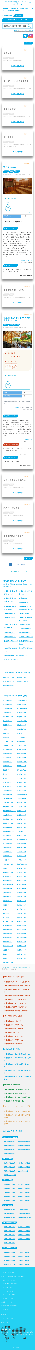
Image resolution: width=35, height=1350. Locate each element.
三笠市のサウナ (7, 798)
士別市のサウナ (7, 753)
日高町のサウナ (21, 774)
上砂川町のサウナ (8, 802)
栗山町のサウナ (21, 778)
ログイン (31, 3)
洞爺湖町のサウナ (8, 717)
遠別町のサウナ (7, 950)
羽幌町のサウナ (7, 933)
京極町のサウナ (21, 811)
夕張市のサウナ (7, 852)
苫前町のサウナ (7, 790)
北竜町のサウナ (7, 835)
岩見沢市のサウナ (22, 712)
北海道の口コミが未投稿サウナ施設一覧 (23, 30)
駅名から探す (19, 15)
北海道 (6, 57)
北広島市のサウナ (22, 708)
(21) (22, 677)
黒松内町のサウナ (8, 962)
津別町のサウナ (21, 888)
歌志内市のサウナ (8, 884)
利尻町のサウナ (21, 827)
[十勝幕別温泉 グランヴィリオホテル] (17, 347)
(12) (22, 681)
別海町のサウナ (21, 823)
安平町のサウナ (7, 757)
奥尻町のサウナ (21, 856)
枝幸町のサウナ (7, 880)
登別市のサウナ (21, 717)
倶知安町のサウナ (8, 745)
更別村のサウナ (21, 872)
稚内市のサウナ (7, 721)
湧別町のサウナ (7, 905)
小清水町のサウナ (8, 864)
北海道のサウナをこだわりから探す (17, 20)
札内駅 (17, 324)
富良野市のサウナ (22, 757)
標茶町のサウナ (21, 880)
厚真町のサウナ (7, 843)
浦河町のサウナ (21, 897)
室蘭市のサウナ (7, 733)
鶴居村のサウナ (21, 954)
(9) (8, 685)
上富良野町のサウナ (23, 729)
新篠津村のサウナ (8, 872)
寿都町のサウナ (7, 860)
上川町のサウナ (7, 708)
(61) (8, 677)
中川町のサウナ (21, 802)
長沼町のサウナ (21, 950)
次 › (18, 564)
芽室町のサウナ (21, 933)
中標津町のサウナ (22, 741)
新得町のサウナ (7, 774)
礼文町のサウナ (7, 917)
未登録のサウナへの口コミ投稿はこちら (22, 571)
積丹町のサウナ (21, 921)
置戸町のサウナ (7, 925)
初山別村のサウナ (8, 823)
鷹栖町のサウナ (7, 958)
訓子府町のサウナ (22, 937)
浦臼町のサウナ (7, 901)
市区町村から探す (8, 15)
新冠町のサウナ (21, 868)
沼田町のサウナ (7, 888)
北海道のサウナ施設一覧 (11, 967)
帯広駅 (17, 171)
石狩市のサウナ (21, 782)
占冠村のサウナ (7, 839)
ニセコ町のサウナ (22, 721)
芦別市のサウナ (21, 786)
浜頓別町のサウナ (22, 892)
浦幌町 (11, 57)
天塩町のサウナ (7, 856)
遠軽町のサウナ (21, 790)
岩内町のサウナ (7, 762)
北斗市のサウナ (7, 749)
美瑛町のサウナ (7, 737)
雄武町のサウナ (7, 954)
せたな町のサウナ (22, 737)
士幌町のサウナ (7, 847)
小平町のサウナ (21, 860)
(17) (8, 681)
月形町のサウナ (7, 876)
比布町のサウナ (21, 884)
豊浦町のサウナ (21, 942)
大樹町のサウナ (21, 852)
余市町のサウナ (21, 819)
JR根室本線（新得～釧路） (24, 967)
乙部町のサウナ (21, 807)
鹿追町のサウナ (7, 794)
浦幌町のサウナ (7, 897)
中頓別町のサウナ (8, 807)
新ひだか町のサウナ (23, 770)
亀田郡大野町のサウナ (9, 811)
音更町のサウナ (7, 704)
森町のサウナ (21, 733)
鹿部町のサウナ (21, 958)
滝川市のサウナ (21, 905)
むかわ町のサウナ (22, 794)
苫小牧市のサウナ (22, 700)
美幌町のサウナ (7, 929)
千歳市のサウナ (7, 712)
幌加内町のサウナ (22, 864)
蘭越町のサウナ (7, 937)
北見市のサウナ (7, 700)
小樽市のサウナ (21, 704)
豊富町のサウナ (7, 942)
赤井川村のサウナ (8, 946)
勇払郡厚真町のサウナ (9, 831)
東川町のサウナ (7, 778)
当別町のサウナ (7, 766)
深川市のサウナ (21, 901)
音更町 (11, 85)
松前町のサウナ (21, 876)
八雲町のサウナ (21, 745)
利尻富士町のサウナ (8, 827)
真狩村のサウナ (7, 913)
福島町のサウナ (21, 917)
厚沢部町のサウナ (22, 839)
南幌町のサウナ (21, 835)
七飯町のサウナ (7, 729)
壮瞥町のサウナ (21, 847)
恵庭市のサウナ (21, 766)
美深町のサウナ (21, 929)
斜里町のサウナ (7, 770)
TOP (3, 967)
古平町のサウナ (21, 843)
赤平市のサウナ (21, 946)
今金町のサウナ (7, 815)
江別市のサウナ (7, 782)
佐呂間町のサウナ (8, 819)
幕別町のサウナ (7, 725)
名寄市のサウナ (21, 749)
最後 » (23, 564)
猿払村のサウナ (7, 909)
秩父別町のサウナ (8, 921)
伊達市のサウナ (21, 815)
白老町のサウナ (21, 909)
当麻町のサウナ (7, 868)
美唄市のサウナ (21, 925)
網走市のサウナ (21, 725)
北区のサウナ (21, 831)
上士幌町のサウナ (8, 741)
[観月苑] (17, 192)
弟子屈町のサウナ (22, 762)
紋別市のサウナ (7, 786)
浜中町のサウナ (7, 892)
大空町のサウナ (21, 753)
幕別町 (11, 324)
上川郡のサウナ (21, 798)
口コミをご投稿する (17, 66)
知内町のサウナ (21, 913)
